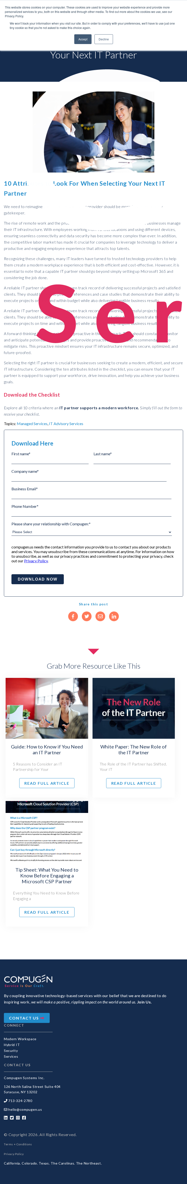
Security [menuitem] (11, 1050)
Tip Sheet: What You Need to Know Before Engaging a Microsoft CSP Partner (46, 875)
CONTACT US (24, 1018)
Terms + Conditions (18, 1144)
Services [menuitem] (11, 1056)
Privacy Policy (36, 560)
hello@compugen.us (25, 1109)
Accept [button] (82, 39)
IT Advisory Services (66, 423)
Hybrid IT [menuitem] (12, 1045)
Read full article (46, 783)
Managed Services (32, 423)
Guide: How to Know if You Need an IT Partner (47, 749)
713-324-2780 (20, 1101)
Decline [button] (104, 39)
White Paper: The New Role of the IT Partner (133, 749)
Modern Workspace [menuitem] (20, 1039)
